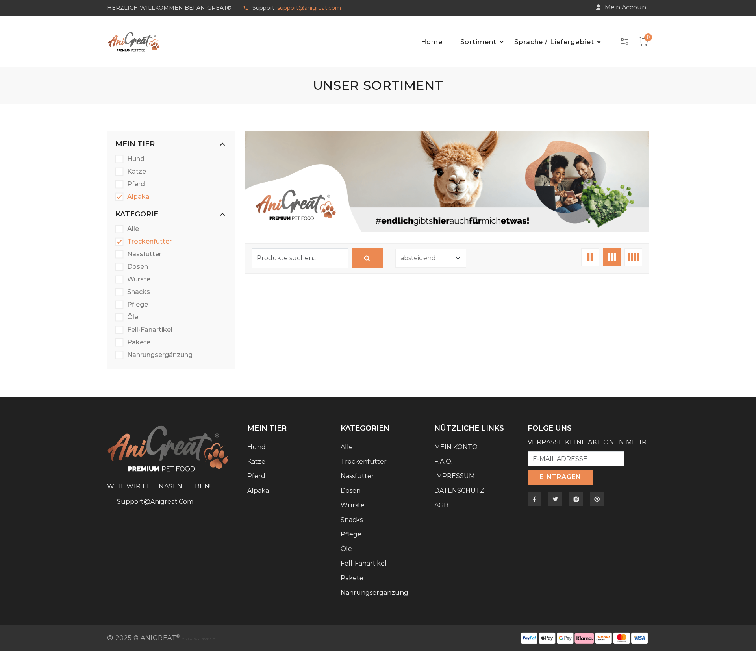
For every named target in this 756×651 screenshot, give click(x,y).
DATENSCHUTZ (459, 490)
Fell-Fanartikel (149, 330)
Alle (133, 229)
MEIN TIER (135, 144)
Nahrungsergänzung (160, 355)
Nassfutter (144, 254)
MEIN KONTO (456, 447)
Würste (138, 279)
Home (432, 42)
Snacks (138, 292)
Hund (136, 159)
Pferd (136, 184)
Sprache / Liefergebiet (554, 42)
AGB (441, 505)
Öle (132, 317)
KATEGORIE (136, 214)
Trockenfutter (149, 242)
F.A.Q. (443, 461)
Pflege (137, 304)
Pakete (138, 342)
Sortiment (478, 42)
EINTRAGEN (560, 477)
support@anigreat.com (309, 7)
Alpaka (138, 197)
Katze (136, 171)
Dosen (137, 267)
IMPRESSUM (454, 476)
